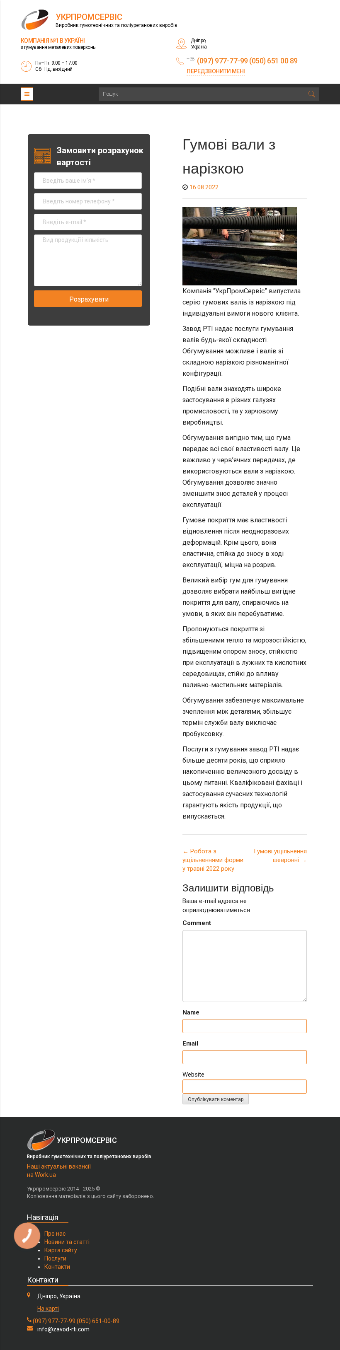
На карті (48, 1308)
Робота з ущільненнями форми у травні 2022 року (212, 860)
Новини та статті (67, 1242)
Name (190, 1012)
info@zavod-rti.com (63, 1329)
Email (190, 1043)
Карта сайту (60, 1250)
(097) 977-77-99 (54, 1321)
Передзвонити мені (216, 71)
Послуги (55, 1258)
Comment (196, 923)
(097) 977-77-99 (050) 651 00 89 (247, 60)
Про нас (55, 1233)
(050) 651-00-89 (98, 1321)
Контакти (57, 1266)
